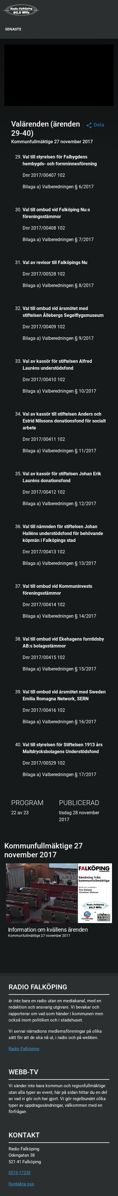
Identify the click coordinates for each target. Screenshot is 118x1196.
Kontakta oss (21, 1184)
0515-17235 (19, 1172)
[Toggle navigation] (114, 9)
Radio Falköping (24, 1048)
